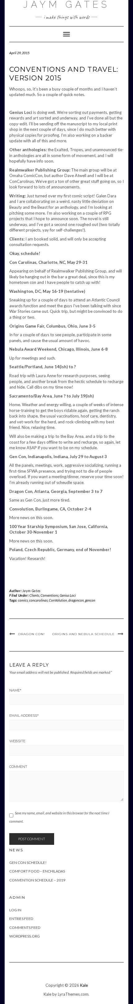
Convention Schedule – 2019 (37, 880)
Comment (18, 766)
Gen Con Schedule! (28, 862)
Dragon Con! (31, 634)
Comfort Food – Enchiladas (37, 871)
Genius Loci (68, 595)
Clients (34, 595)
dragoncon (76, 600)
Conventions (49, 595)
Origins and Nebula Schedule (83, 634)
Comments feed (24, 927)
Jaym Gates (31, 591)
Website (17, 741)
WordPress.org (24, 936)
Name (15, 690)
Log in (15, 910)
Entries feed (21, 918)
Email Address (24, 715)
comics (23, 600)
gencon (90, 600)
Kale (84, 985)
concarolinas (38, 600)
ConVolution (58, 600)
